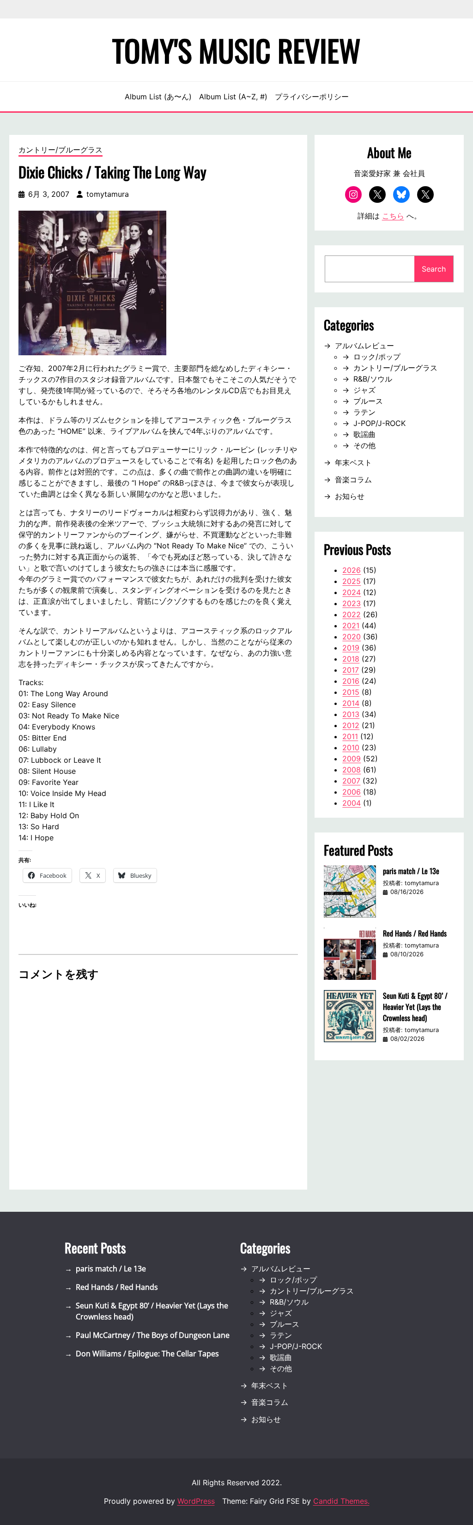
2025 (351, 581)
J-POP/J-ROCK (379, 423)
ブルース (368, 401)
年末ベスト (353, 462)
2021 (350, 625)
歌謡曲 (364, 434)
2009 (351, 758)
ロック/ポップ (376, 356)
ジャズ (364, 390)
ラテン (364, 412)
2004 (351, 803)
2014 (350, 703)
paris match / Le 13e (411, 870)
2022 (351, 614)
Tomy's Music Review (236, 50)
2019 (350, 647)
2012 (350, 725)
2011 (350, 736)
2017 (350, 669)
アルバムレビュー (364, 345)
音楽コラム (353, 479)
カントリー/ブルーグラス (60, 149)
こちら (393, 215)
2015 (350, 692)
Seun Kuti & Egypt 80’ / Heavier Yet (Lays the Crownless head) (415, 1006)
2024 (351, 592)
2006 (351, 791)
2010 (350, 747)
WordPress (196, 1501)
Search (434, 268)
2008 (351, 769)
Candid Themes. (341, 1501)
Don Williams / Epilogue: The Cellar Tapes (147, 1354)
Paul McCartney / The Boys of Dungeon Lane (153, 1335)
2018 (350, 658)
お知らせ (349, 496)
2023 (351, 603)
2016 (350, 681)
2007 (351, 780)
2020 (351, 636)
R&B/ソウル (372, 378)
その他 (364, 445)
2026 (351, 570)
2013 (350, 714)
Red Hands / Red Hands (415, 933)
